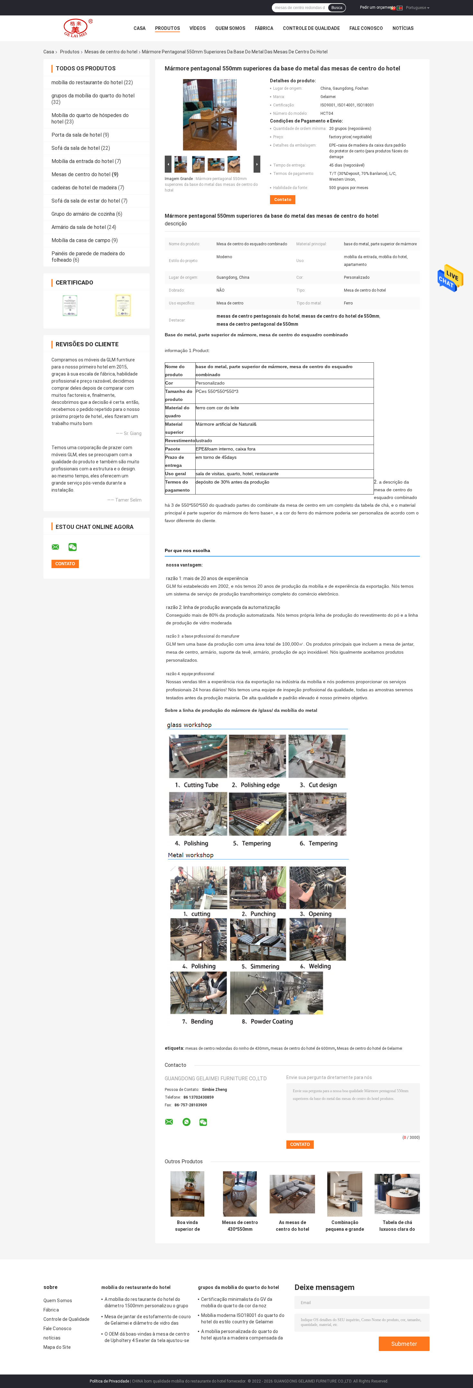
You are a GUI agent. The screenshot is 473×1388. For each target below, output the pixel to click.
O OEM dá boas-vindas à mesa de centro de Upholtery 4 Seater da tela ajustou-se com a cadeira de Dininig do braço (147, 1338)
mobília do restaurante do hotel (87, 82)
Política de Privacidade (109, 1381)
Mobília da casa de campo (80, 240)
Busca (336, 7)
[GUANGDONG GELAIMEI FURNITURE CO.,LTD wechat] (77, 547)
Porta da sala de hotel (76, 135)
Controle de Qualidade (311, 28)
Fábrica (264, 28)
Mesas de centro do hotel (111, 51)
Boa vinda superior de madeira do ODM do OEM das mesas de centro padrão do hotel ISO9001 (188, 1226)
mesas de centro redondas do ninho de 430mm (227, 1048)
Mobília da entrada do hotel (82, 161)
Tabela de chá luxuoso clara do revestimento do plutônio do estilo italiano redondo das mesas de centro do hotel (397, 1226)
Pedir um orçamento (377, 7)
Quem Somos (230, 28)
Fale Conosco (366, 28)
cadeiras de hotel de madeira (84, 188)
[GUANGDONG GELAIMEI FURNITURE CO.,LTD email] (59, 547)
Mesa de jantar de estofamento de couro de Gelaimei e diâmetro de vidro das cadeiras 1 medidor (148, 1321)
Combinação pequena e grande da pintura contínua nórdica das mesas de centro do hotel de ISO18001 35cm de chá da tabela (345, 1226)
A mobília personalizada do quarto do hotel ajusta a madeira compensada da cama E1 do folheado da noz (242, 1335)
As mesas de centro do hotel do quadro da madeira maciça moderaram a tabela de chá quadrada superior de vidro (292, 1226)
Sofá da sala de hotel (75, 148)
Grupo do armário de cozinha (83, 214)
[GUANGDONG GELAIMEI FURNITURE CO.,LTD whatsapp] (186, 1122)
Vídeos (198, 28)
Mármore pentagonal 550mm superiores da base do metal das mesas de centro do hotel (211, 185)
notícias (403, 28)
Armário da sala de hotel (78, 227)
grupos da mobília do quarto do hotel (92, 96)
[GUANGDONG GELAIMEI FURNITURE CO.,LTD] (78, 28)
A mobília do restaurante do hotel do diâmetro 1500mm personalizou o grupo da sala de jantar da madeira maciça (147, 1303)
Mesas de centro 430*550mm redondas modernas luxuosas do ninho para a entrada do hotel (239, 1226)
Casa (139, 28)
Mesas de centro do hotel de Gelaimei (369, 1048)
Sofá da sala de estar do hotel (85, 201)
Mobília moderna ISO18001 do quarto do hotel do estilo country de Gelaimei (242, 1318)
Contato (282, 199)
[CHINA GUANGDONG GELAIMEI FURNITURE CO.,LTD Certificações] (70, 305)
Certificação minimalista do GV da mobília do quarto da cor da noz (236, 1302)
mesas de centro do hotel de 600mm (303, 1048)
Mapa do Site (57, 1347)
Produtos (167, 28)
